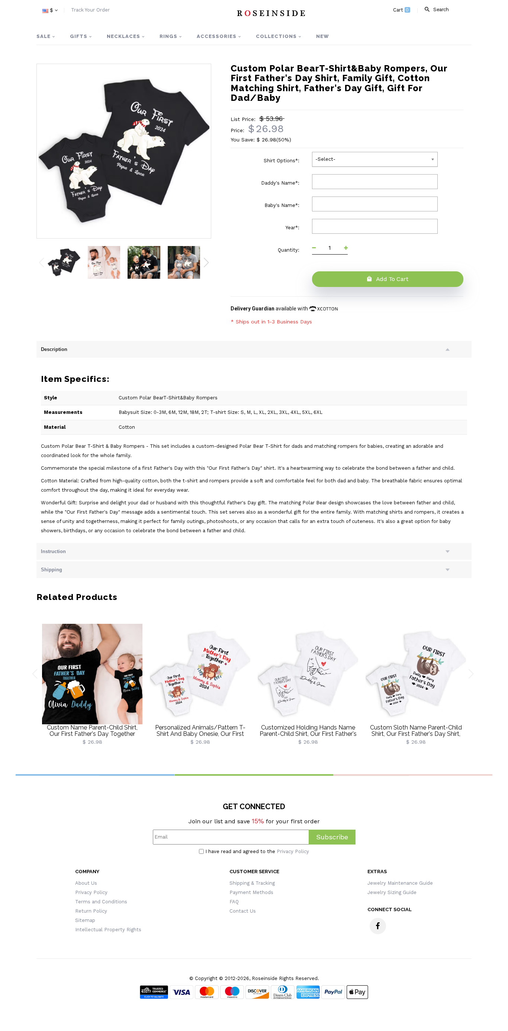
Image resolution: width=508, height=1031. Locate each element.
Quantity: (289, 250)
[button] (206, 262)
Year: (293, 227)
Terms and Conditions (101, 901)
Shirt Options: (282, 160)
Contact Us (242, 911)
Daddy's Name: (281, 183)
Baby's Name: (282, 205)
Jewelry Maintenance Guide (400, 883)
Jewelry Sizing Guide (392, 892)
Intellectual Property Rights (108, 929)
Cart (401, 10)
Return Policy (91, 911)
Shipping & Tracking (252, 883)
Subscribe (332, 837)
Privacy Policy (293, 851)
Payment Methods (251, 892)
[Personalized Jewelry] (270, 13)
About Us (86, 883)
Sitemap (85, 920)
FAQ (234, 901)
